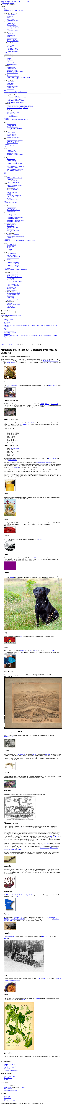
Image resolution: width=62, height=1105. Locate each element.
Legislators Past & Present (13, 294)
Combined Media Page (13, 262)
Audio (14, 245)
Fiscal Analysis (11, 35)
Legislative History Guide (13, 293)
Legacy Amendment (12, 116)
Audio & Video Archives (13, 247)
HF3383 (23, 754)
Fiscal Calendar (11, 129)
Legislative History (9, 331)
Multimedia (7, 239)
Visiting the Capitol (9, 1067)
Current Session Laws (12, 199)
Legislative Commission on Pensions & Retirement (20, 106)
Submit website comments (10, 1090)
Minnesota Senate (8, 54)
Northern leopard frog (11, 385)
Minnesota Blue (18, 917)
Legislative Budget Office (13, 96)
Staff (8, 17)
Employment (10, 19)
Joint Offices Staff (11, 113)
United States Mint (34, 557)
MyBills (9, 194)
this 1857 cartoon (54, 836)
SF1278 (36, 650)
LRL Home (4, 344)
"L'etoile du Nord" (25, 828)
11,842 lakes (45, 843)
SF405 (11, 920)
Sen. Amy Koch (15, 919)
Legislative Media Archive (14, 264)
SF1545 (34, 754)
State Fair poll (54, 404)
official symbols (11, 362)
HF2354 (42, 404)
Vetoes (8, 198)
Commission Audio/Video (13, 266)
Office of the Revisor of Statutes (15, 102)
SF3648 (17, 448)
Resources (13, 332)
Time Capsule (36, 325)
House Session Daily (12, 284)
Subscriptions (10, 89)
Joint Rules (10, 46)
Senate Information (12, 290)
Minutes (9, 29)
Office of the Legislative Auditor (15, 100)
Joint (5, 90)
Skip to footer (25, 1)
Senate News (7, 1098)
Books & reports (11, 307)
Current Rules (10, 226)
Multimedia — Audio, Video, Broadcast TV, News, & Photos (19, 240)
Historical (6, 323)
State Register (10, 231)
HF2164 (6, 736)
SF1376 (54, 458)
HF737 (9, 386)
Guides (6, 328)
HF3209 (6, 919)
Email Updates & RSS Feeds (11, 1101)
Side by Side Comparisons (14, 170)
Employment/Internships (10, 1065)
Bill (14, 180)
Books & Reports (8, 319)
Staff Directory (29, 335)
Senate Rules (10, 83)
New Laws (10, 306)
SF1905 (15, 460)
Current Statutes (11, 208)
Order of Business (11, 125)
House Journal (10, 44)
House (5, 9)
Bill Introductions (11, 179)
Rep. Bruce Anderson (51, 917)
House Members (11, 14)
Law (5, 201)
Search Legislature (5, 4)
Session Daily (10, 249)
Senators (9, 58)
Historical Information (9, 1064)
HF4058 (39, 978)
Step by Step (7, 332)
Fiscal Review (10, 303)
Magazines (6, 320)
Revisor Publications (12, 280)
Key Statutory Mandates (44, 335)
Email (23, 1087)
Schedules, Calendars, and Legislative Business (16, 119)
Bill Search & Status (12, 192)
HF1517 (16, 896)
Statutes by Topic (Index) (13, 210)
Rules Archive (10, 229)
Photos (9, 250)
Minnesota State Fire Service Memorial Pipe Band (19, 895)
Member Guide (11, 288)
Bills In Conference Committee (15, 169)
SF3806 (44, 978)
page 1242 (16, 467)
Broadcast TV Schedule (13, 141)
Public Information (12, 38)
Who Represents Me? (12, 20)
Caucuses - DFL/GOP (12, 41)
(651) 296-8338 (8, 1087)
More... (9, 109)
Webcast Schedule (11, 246)
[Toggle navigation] (1, 6)
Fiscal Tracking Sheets (13, 182)
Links (5, 329)
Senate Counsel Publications (14, 277)
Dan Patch (47, 754)
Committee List (11, 23)
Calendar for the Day (12, 127)
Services (35, 335)
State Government (14, 325)
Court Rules (10, 237)
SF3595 (12, 577)
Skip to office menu (16, 1)
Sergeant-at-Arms (11, 39)
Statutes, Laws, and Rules (10, 202)
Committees (7, 144)
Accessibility (10, 115)
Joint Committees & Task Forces (15, 166)
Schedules (6, 118)
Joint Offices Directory (13, 112)
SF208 (24, 650)
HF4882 (24, 999)
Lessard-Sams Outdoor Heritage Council (17, 108)
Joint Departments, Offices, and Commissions (15, 92)
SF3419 (38, 998)
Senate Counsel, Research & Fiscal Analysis (18, 77)
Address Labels (11, 87)
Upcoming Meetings (12, 26)
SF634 (21, 636)
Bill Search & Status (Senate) (14, 185)
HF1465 (31, 650)
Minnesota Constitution (13, 234)
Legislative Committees (10, 146)
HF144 (39, 539)
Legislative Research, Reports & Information (15, 269)
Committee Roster (11, 25)
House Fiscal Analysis (12, 274)
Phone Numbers (8, 1088)
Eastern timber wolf (25, 424)
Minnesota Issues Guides (13, 304)
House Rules (10, 45)
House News (7, 1096)
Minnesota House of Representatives (13, 10)
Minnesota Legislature (8, 3)
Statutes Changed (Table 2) (14, 221)
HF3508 (13, 448)
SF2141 (47, 404)
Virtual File (43, 325)
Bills (5, 172)
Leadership (10, 16)
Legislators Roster (11, 287)
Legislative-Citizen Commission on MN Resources (20, 105)
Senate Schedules (11, 132)
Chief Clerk (10, 33)
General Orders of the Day (14, 137)
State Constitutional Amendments (15, 236)
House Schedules (11, 124)
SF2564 (11, 736)
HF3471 (50, 385)
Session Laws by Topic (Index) (15, 217)
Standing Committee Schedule (15, 27)
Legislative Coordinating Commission (16, 97)
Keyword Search (11, 207)
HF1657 (50, 458)
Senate (5, 52)
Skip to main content (6, 1)
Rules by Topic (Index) (13, 227)
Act (17, 180)
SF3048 (19, 754)
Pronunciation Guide (12, 49)
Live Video (10, 245)
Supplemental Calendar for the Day (16, 128)
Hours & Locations (20, 335)
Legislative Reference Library (14, 99)
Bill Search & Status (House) (14, 178)
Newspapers (7, 322)
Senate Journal (11, 81)
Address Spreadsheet (12, 51)
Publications (7, 268)
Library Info (7, 334)
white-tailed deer (31, 422)
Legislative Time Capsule (13, 298)
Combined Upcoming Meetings (15, 140)
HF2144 (10, 460)
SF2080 (16, 1058)
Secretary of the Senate (13, 76)
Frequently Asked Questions (11, 1070)
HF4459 (20, 1058)
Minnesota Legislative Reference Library (11, 315)
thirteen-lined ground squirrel (43, 462)
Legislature (7, 325)
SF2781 (22, 919)
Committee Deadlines (12, 30)
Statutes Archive (11, 211)
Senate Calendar (11, 135)
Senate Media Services (13, 258)
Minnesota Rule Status (13, 230)
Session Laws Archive (12, 218)
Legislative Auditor (12, 278)
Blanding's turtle (10, 936)
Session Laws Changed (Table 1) (15, 220)
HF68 (21, 650)
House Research (11, 36)
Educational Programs (12, 48)
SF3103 (55, 385)
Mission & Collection (9, 335)
